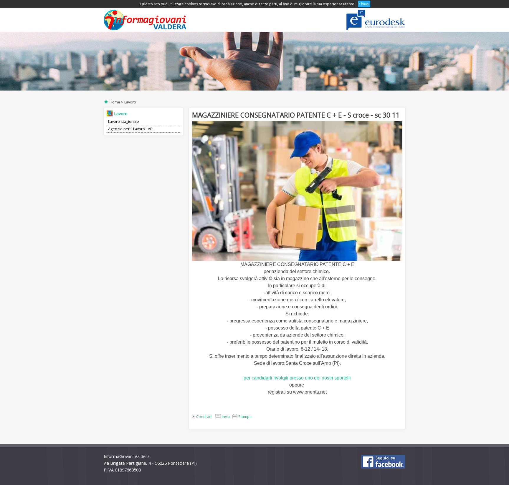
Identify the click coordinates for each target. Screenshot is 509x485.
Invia (225, 416)
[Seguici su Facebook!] (383, 462)
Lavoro (130, 102)
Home (115, 102)
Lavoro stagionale (123, 121)
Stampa (244, 416)
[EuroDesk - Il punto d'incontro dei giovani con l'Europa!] (375, 20)
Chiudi (364, 3)
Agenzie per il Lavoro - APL (131, 128)
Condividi (203, 416)
